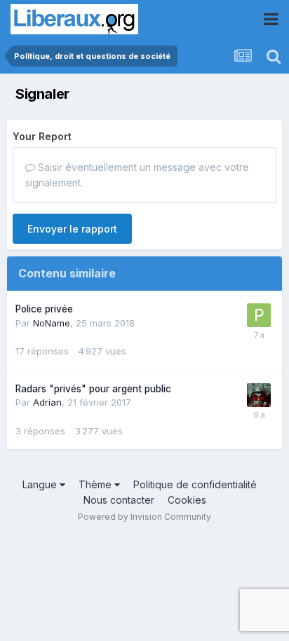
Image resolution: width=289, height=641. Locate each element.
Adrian (47, 402)
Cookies (187, 500)
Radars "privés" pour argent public (93, 388)
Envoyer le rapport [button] (72, 229)
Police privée (44, 309)
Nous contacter (118, 500)
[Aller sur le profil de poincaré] (259, 315)
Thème (96, 484)
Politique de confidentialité (195, 484)
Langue (41, 484)
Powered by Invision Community (144, 516)
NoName (51, 323)
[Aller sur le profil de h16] (259, 395)
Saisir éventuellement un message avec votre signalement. (137, 174)
